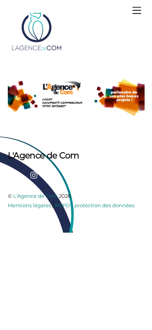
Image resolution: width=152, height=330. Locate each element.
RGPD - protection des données (94, 205)
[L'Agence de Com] (37, 50)
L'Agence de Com (35, 196)
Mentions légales (29, 205)
